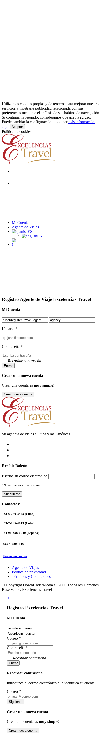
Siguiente (15, 702)
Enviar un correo (15, 556)
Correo (14, 638)
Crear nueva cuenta (18, 394)
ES (30, 231)
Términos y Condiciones (31, 576)
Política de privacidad (29, 572)
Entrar (8, 366)
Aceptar (17, 127)
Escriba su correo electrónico (25, 476)
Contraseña (17, 648)
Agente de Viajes (25, 227)
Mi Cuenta (20, 222)
